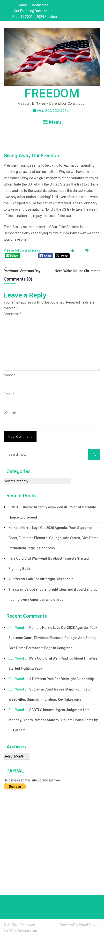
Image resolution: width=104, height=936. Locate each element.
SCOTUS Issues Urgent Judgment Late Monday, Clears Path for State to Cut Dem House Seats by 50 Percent (53, 720)
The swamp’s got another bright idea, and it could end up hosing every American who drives (52, 594)
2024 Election (46, 17)
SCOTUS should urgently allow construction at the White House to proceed (52, 512)
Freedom (52, 93)
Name (9, 375)
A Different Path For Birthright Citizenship (40, 579)
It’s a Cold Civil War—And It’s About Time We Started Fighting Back (48, 564)
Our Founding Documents (33, 11)
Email (9, 394)
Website (10, 413)
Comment (12, 314)
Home (22, 5)
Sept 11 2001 (22, 17)
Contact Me (39, 5)
